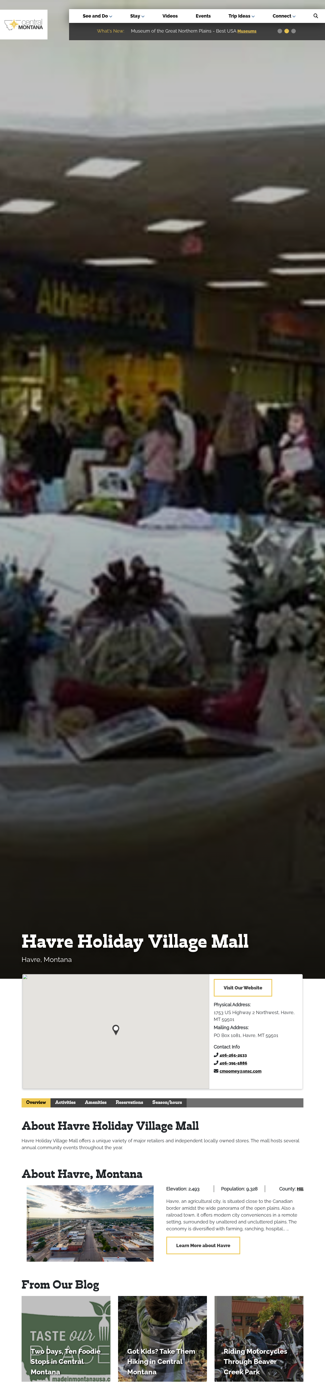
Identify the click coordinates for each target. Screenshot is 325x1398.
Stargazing (249, 31)
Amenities (96, 1102)
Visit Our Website (243, 987)
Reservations (129, 1102)
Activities (65, 1102)
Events (203, 16)
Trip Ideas (240, 16)
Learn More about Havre (203, 1245)
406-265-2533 (233, 1055)
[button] (115, 1028)
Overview (36, 1102)
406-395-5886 (233, 1063)
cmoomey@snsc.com (241, 1071)
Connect (282, 16)
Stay (135, 16)
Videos (170, 16)
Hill (300, 1189)
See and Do (96, 16)
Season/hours (167, 1102)
